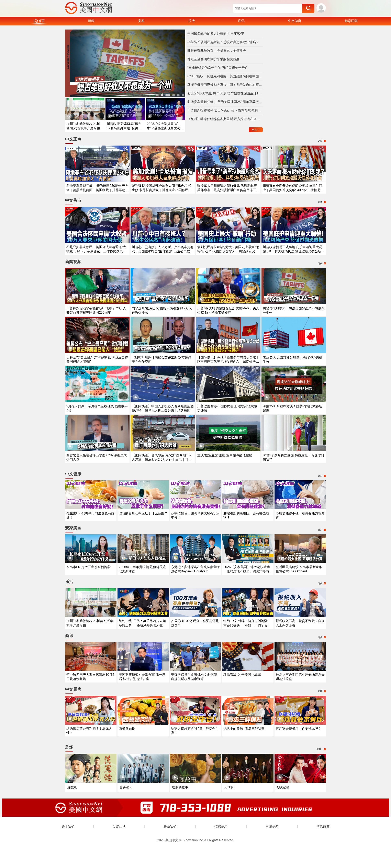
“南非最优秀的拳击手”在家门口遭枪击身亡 (217, 67)
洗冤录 (72, 787)
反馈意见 (118, 826)
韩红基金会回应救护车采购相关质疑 (213, 59)
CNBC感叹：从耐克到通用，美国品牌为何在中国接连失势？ (225, 76)
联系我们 (170, 826)
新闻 (91, 21)
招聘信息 (220, 826)
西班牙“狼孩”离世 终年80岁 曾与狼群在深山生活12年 (225, 93)
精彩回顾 (351, 21)
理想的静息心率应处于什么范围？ (143, 513)
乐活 (191, 21)
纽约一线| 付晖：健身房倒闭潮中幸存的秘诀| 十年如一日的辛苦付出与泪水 (247, 625)
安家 (141, 21)
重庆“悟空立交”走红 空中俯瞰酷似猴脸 (224, 455)
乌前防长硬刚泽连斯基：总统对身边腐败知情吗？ (223, 42)
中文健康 (294, 21)
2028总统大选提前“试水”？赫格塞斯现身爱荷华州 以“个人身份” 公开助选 (165, 128)
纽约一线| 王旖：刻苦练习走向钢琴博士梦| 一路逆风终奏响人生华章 (142, 625)
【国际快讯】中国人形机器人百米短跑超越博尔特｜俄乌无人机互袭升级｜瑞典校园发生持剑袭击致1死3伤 (163, 410)
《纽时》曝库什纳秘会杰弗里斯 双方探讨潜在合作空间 (225, 119)
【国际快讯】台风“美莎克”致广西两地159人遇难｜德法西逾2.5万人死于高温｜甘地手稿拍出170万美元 (162, 459)
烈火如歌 (283, 787)
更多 (256, 129)
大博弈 (229, 787)
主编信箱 (272, 826)
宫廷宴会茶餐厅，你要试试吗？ (298, 728)
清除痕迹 (322, 826)
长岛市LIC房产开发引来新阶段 (88, 567)
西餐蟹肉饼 (127, 728)
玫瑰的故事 (180, 787)
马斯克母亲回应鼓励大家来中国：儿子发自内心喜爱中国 (225, 85)
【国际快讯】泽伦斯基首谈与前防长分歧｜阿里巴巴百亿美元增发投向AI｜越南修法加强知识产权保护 (228, 362)
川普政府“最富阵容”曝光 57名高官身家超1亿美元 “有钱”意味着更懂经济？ (124, 128)
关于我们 (68, 826)
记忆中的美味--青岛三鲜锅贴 (244, 728)
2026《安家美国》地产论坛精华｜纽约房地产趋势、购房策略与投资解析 (247, 571)
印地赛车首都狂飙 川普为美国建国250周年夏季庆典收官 (225, 102)
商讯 (241, 21)
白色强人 (126, 787)
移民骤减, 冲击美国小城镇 (242, 674)
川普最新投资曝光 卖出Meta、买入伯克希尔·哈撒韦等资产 (225, 110)
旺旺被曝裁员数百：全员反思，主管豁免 (216, 50)
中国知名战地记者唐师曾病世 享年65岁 (215, 33)
